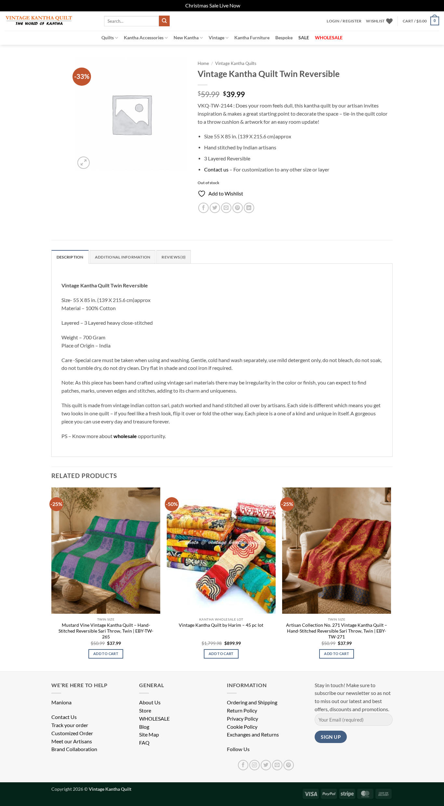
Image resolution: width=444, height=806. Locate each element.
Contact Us (64, 717)
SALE (303, 37)
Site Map (149, 734)
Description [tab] (70, 257)
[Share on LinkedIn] (249, 208)
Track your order (69, 725)
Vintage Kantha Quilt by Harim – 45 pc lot (221, 625)
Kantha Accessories (143, 37)
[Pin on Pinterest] (237, 208)
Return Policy (242, 710)
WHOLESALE (154, 719)
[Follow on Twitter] (266, 765)
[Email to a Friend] (226, 208)
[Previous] (52, 579)
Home (203, 63)
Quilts (107, 37)
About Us (150, 702)
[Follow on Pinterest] (288, 765)
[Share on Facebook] (203, 208)
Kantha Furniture (251, 37)
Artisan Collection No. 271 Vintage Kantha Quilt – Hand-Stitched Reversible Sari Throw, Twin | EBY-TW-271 (336, 630)
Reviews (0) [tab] (174, 257)
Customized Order (72, 733)
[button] (344, 21)
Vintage (216, 37)
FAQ (144, 743)
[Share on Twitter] (215, 208)
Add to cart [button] (105, 653)
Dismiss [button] (250, 5)
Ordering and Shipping (252, 702)
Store (145, 710)
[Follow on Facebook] (243, 765)
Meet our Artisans (71, 741)
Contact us (216, 169)
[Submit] (164, 21)
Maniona (61, 702)
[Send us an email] (277, 765)
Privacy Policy (242, 719)
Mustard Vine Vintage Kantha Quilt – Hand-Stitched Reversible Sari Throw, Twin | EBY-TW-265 (106, 630)
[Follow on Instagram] (254, 765)
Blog (144, 727)
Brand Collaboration (74, 749)
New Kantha (186, 37)
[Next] (391, 579)
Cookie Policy (242, 727)
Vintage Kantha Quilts (235, 63)
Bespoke (284, 37)
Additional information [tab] (122, 257)
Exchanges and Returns (253, 734)
